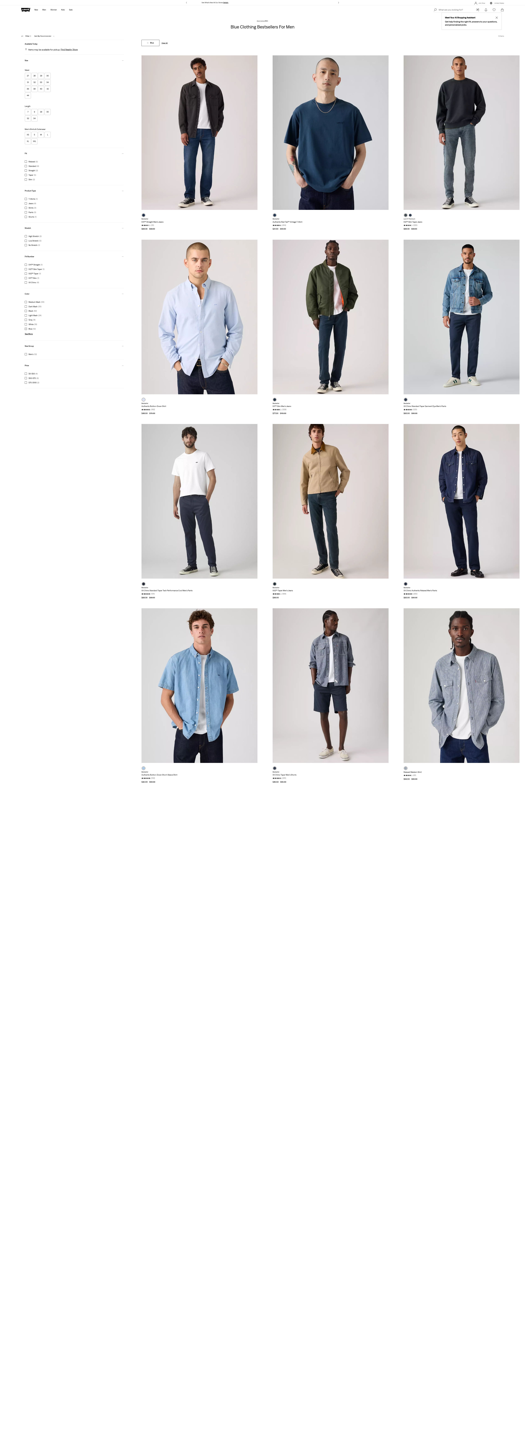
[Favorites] (494, 10)
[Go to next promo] (338, 2)
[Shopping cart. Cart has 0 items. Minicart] (502, 10)
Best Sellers (261, 21)
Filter (28, 36)
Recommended (42, 36)
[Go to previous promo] (186, 2)
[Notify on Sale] (486, 10)
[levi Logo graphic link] (25, 9)
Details (225, 3)
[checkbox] (28, 76)
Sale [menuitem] (70, 10)
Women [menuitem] (53, 10)
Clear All (165, 43)
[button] (74, 43)
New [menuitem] (36, 10)
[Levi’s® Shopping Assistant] (477, 10)
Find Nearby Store (69, 49)
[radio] (143, 215)
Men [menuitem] (44, 10)
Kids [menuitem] (63, 10)
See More (29, 334)
